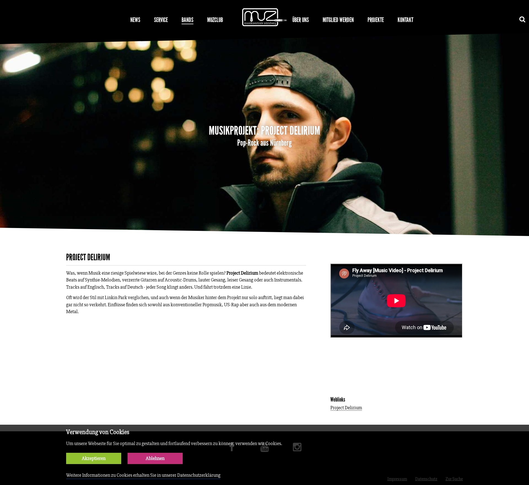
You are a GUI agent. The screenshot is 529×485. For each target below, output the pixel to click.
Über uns (300, 20)
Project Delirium (346, 408)
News (135, 20)
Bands (187, 20)
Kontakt (405, 20)
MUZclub (215, 20)
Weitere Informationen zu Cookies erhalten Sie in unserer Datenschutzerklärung (143, 475)
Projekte (376, 20)
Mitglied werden (338, 20)
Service (161, 20)
